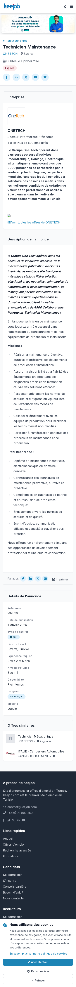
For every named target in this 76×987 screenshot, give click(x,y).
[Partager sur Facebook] (6, 77)
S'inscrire (9, 880)
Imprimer (62, 579)
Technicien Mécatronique (35, 736)
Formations (11, 856)
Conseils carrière (15, 886)
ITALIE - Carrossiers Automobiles (41, 751)
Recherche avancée (17, 850)
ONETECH (10, 53)
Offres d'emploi (13, 844)
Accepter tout (40, 962)
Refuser (40, 980)
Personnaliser (40, 971)
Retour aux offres (16, 40)
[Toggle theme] (65, 7)
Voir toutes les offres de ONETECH (35, 222)
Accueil (8, 838)
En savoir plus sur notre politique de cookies (38, 953)
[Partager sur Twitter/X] (26, 77)
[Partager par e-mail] (35, 77)
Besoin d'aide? (13, 892)
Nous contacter (14, 898)
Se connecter (12, 875)
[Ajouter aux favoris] (45, 77)
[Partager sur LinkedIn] (16, 77)
